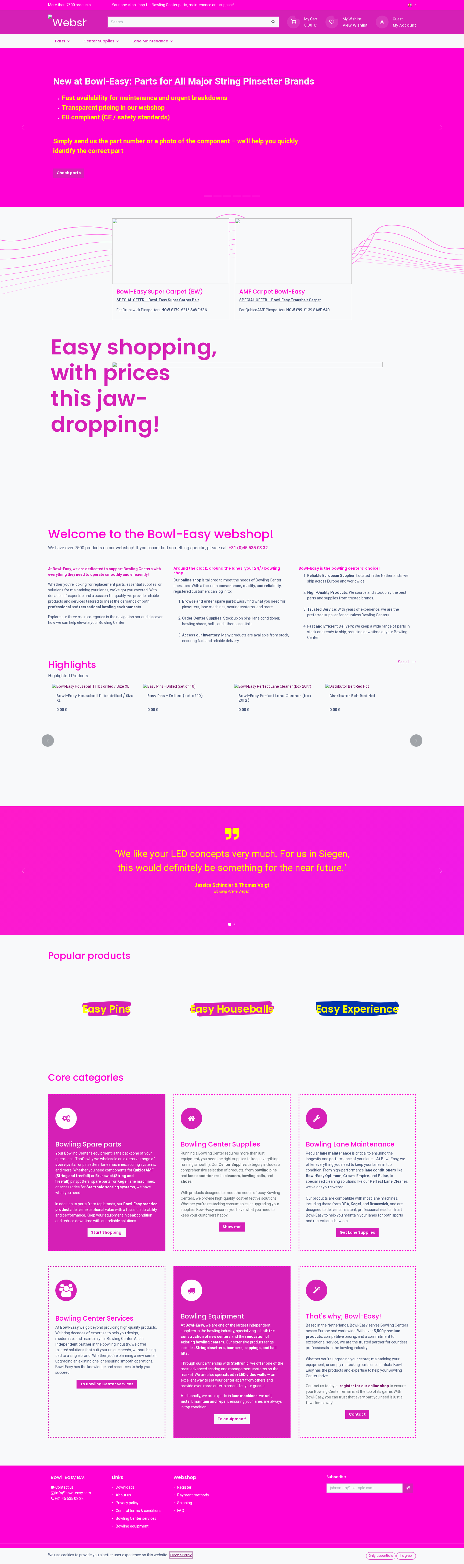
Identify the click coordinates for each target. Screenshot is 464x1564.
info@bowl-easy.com (73, 1493)
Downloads (125, 1487)
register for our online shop (364, 1386)
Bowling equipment (132, 1526)
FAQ (181, 1510)
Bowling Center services (136, 1518)
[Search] (273, 22)
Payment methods (193, 1495)
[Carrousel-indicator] (217, 196)
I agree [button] (406, 1555)
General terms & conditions (138, 1510)
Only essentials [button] (380, 1555)
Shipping (184, 1503)
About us (123, 1495)
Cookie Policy (181, 1555)
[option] (232, 740)
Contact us (64, 1487)
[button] (51, 740)
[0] (293, 22)
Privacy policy (127, 1503)
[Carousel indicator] (208, 196)
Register (184, 1487)
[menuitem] (62, 41)
